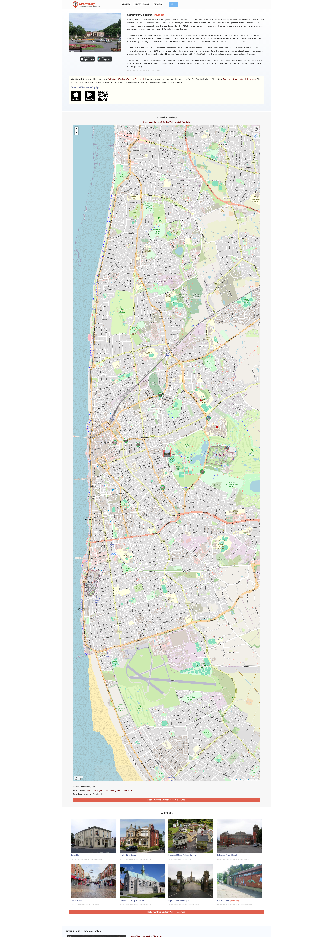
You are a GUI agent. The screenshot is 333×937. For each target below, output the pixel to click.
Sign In (173, 4)
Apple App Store (230, 79)
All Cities (126, 4)
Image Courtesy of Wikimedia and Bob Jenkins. (184, 904)
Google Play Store (248, 79)
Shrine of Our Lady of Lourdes (132, 900)
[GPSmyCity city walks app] (86, 4)
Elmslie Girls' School (128, 855)
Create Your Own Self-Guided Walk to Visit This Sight (166, 122)
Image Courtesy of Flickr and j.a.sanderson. (85, 904)
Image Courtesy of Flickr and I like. (179, 859)
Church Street (76, 900)
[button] (166, 453)
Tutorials (158, 4)
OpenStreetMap (245, 780)
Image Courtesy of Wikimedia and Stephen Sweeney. (234, 904)
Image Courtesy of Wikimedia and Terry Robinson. (144, 70)
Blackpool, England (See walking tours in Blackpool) (110, 790)
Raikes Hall (75, 855)
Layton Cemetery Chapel (178, 900)
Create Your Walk (141, 4)
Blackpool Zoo (223, 900)
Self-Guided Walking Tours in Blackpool (126, 79)
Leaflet (234, 780)
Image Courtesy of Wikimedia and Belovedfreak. (87, 859)
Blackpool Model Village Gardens (182, 855)
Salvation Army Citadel (227, 855)
